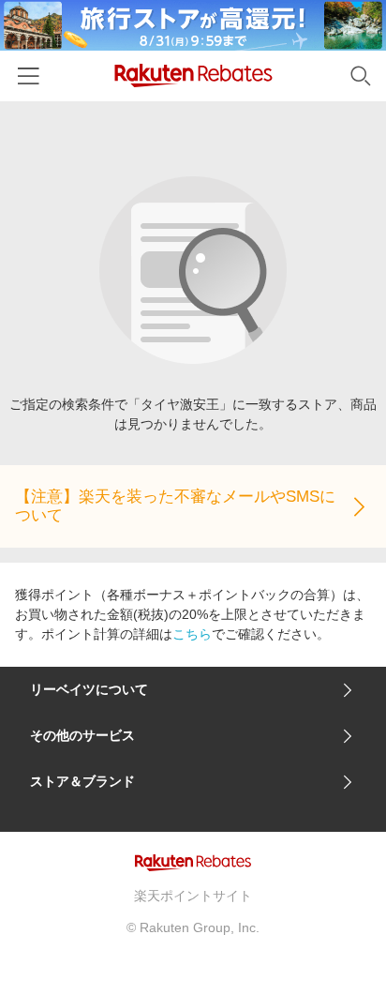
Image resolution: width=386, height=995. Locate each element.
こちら (192, 633)
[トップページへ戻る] (193, 75)
